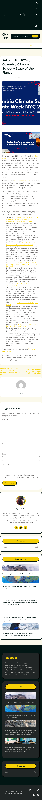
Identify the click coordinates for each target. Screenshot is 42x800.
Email (4, 454)
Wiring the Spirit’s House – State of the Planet (17, 574)
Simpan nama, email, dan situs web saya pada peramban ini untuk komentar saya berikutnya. (22, 476)
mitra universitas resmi (22, 181)
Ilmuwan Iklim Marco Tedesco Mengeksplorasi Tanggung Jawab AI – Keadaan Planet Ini (17, 634)
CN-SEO (5, 36)
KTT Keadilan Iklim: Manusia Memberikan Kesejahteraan (21, 244)
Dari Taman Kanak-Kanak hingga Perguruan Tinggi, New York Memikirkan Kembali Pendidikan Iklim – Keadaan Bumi (19, 619)
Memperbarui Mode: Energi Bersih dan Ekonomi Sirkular (21, 325)
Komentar (6, 419)
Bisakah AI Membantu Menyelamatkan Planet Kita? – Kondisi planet (33, 371)
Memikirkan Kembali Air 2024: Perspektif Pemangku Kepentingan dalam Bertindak (22, 264)
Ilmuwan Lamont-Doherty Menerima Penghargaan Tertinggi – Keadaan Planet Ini (10, 371)
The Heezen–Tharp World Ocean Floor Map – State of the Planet (20, 587)
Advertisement (15, 15)
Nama (5, 443)
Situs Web (5, 464)
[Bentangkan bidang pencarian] (36, 45)
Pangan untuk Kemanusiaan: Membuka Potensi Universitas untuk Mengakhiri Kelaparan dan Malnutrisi (22, 220)
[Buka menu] (3, 46)
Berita (4, 547)
